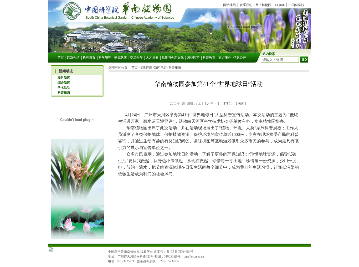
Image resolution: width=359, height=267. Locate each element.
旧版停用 (146, 67)
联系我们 (246, 5)
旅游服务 (224, 57)
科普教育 (209, 57)
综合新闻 (64, 82)
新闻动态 (66, 71)
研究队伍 (120, 57)
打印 (227, 103)
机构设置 (89, 57)
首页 (61, 57)
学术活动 (64, 87)
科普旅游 (64, 92)
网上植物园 (263, 5)
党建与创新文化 (173, 57)
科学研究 (105, 57)
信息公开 (239, 57)
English (280, 5)
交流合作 (136, 57)
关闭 (240, 103)
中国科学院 (296, 5)
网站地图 (229, 5)
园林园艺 (193, 57)
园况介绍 (73, 57)
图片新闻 (64, 77)
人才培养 (152, 57)
